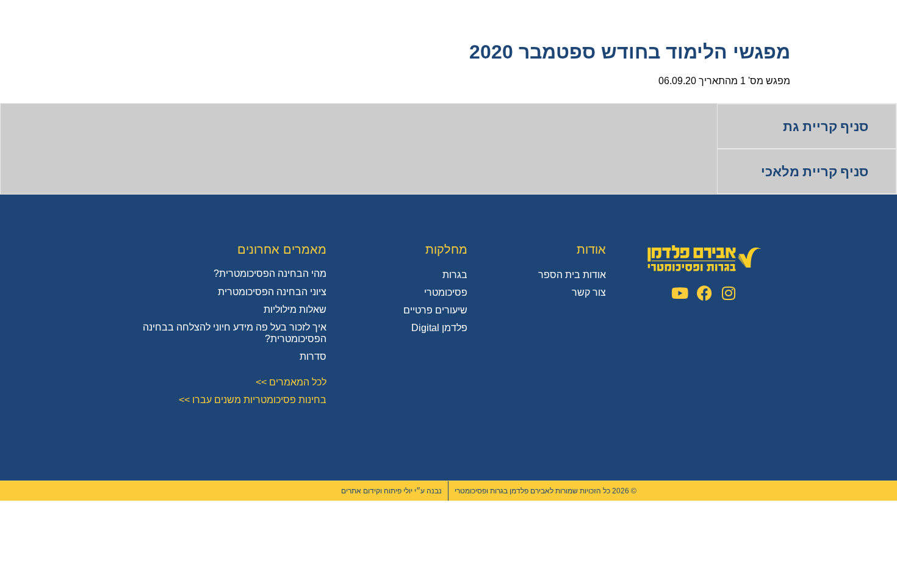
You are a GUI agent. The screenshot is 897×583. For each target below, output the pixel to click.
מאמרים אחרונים (281, 249)
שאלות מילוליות (295, 309)
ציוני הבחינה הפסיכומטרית (272, 292)
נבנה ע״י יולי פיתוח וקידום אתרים (391, 491)
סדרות (313, 356)
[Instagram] (729, 293)
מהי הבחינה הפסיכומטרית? (270, 273)
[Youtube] (680, 293)
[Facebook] (704, 293)
